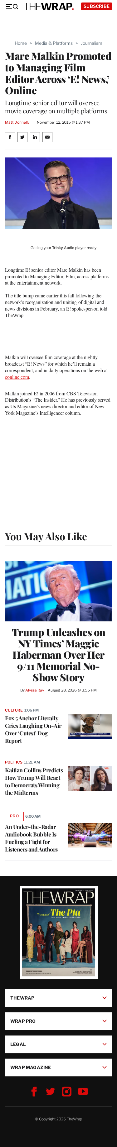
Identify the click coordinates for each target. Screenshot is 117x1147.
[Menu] (12, 6)
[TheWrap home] (49, 6)
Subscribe (97, 6)
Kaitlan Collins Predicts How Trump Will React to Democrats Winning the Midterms (34, 781)
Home (21, 43)
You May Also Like (46, 536)
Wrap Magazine (30, 1067)
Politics (13, 762)
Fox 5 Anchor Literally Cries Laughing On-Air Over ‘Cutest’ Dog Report (33, 729)
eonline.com (17, 376)
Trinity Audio (63, 248)
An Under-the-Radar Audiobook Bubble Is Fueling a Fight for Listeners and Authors (31, 838)
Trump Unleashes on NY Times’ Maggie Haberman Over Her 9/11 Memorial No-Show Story (58, 654)
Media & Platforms (54, 43)
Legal (18, 1044)
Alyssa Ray (34, 690)
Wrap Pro (23, 1020)
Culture (14, 710)
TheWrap (22, 997)
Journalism (91, 43)
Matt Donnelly (17, 122)
